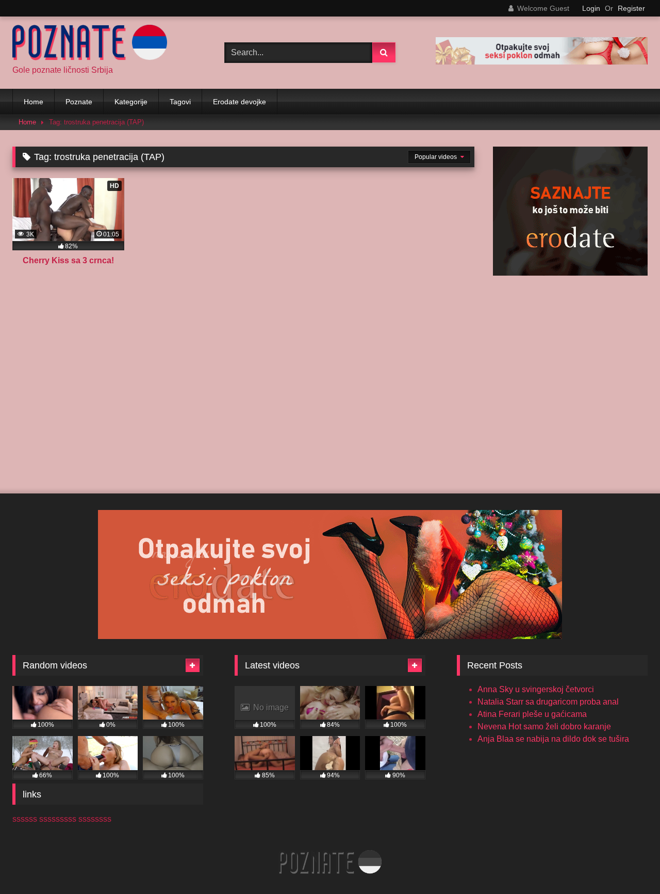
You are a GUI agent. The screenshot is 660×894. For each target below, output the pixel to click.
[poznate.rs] (89, 44)
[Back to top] (628, 863)
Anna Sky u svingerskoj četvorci (535, 689)
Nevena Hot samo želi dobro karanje (544, 726)
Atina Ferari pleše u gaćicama (532, 714)
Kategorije (130, 102)
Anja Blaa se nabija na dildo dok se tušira (553, 739)
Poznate (78, 102)
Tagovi (180, 102)
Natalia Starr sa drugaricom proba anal (548, 701)
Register (631, 8)
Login (591, 8)
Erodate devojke (239, 102)
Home (33, 102)
